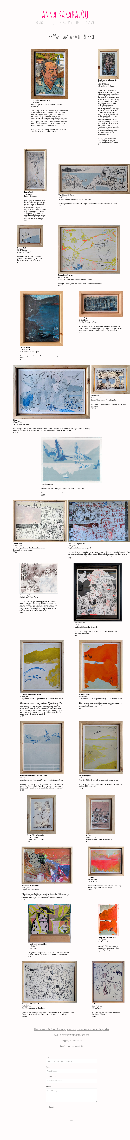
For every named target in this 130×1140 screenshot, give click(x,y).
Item (47, 1057)
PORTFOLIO (41, 22)
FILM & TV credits (69, 22)
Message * (49, 1086)
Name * (48, 1067)
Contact (89, 22)
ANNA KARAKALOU (65, 14)
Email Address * (51, 1077)
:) (53, 22)
